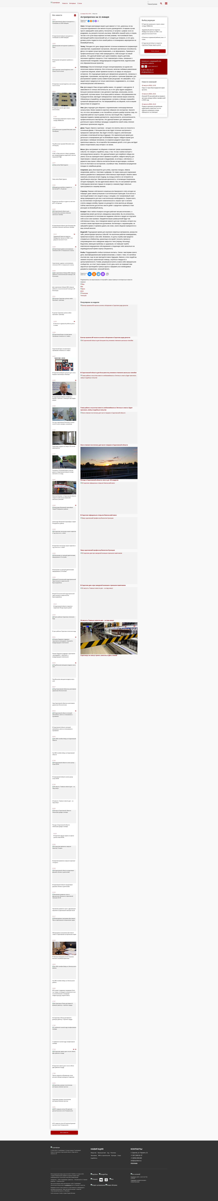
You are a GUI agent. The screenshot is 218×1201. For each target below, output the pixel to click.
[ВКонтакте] (89, 21)
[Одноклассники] (91, 21)
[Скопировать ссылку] (98, 21)
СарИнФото (94, 1158)
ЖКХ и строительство (104, 1155)
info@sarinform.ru (147, 72)
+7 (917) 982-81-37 (136, 1155)
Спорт (119, 1155)
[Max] (142, 66)
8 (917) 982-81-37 (153, 66)
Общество (94, 13)
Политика (113, 1152)
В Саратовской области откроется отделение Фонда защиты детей (152, 44)
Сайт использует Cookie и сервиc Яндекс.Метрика (63, 1193)
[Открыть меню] (166, 3)
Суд (108, 1152)
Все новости (57, 15)
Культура (113, 1155)
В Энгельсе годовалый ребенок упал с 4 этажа (153, 38)
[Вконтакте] (101, 1179)
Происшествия (102, 1152)
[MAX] (96, 21)
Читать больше (155, 51)
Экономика (94, 1155)
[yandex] (98, 1185)
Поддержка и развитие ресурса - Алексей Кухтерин (139, 1181)
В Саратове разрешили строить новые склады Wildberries (153, 25)
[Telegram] (93, 21)
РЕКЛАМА (134, 1163)
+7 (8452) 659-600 (136, 1158)
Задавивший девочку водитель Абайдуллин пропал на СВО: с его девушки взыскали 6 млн (152, 31)
